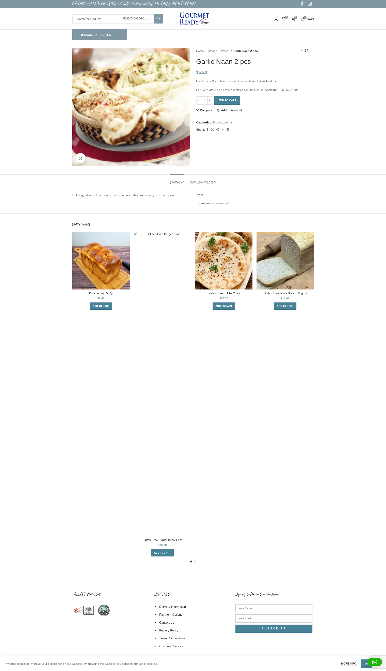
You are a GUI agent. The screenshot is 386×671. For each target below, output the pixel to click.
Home (200, 51)
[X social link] (212, 129)
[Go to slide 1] (191, 562)
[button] (101, 306)
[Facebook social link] (207, 129)
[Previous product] (301, 50)
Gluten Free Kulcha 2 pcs (223, 293)
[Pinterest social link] (217, 129)
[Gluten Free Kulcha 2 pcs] (223, 260)
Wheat (225, 51)
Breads (212, 51)
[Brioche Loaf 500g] (101, 260)
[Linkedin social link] (222, 129)
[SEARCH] (158, 19)
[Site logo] (194, 18)
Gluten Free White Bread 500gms (285, 293)
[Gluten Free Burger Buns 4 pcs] (162, 384)
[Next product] (311, 50)
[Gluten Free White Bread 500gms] (285, 260)
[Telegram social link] (228, 129)
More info (349, 663)
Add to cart (227, 100)
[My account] (276, 19)
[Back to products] (306, 50)
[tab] (177, 180)
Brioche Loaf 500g (101, 293)
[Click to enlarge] (80, 158)
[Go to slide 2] (195, 562)
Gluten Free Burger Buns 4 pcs (162, 539)
